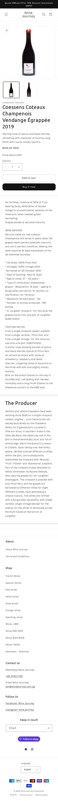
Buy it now (29, 186)
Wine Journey (27, 791)
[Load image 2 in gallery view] (29, 90)
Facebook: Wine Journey (20, 703)
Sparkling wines (14, 617)
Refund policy (42, 795)
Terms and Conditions (17, 556)
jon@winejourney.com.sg (20, 686)
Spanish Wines (14, 583)
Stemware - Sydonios (17, 651)
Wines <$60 (12, 624)
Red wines (11, 589)
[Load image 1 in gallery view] (11, 90)
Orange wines (13, 610)
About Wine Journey (17, 549)
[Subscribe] (48, 728)
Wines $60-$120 (14, 631)
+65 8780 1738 (14, 676)
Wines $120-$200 (15, 637)
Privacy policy (26, 795)
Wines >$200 (13, 644)
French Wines (13, 576)
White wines (12, 596)
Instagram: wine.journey (20, 709)
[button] (6, 14)
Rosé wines (12, 603)
